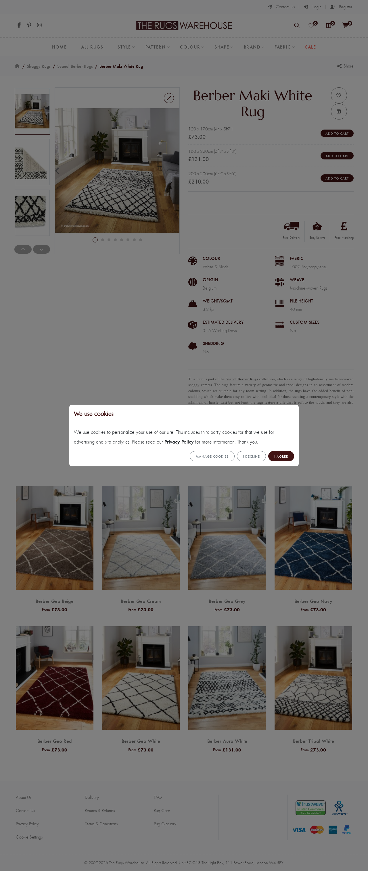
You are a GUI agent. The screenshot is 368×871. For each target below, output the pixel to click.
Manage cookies (212, 456)
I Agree (281, 456)
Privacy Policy (179, 441)
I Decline (251, 456)
